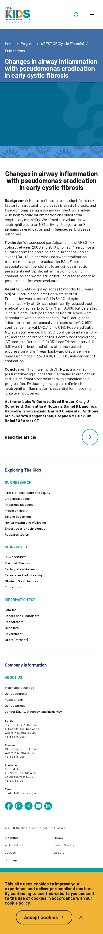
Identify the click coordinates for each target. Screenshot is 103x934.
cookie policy (17, 903)
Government (14, 634)
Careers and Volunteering (23, 575)
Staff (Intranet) (16, 640)
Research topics (17, 534)
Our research (18, 482)
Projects (27, 43)
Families (11, 610)
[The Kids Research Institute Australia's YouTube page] (38, 806)
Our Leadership (16, 693)
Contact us (13, 587)
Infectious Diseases (19, 504)
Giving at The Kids (18, 563)
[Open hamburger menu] (91, 14)
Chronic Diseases (17, 498)
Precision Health (17, 510)
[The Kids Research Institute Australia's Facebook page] (9, 806)
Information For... (22, 599)
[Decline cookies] (81, 917)
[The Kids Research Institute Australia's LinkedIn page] (48, 806)
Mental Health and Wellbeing (25, 522)
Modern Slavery (63, 845)
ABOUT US (13, 677)
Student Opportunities (21, 581)
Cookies (10, 852)
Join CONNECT (15, 557)
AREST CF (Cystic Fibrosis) (62, 43)
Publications (15, 50)
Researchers (14, 622)
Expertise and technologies (25, 528)
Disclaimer (12, 837)
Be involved (16, 547)
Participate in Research (22, 569)
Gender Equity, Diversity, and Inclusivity (33, 711)
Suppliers (12, 628)
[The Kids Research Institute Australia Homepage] (17, 15)
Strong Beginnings (18, 516)
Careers (59, 852)
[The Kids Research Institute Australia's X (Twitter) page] (28, 806)
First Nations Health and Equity (27, 492)
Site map (11, 860)
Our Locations (15, 705)
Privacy (58, 837)
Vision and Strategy (19, 687)
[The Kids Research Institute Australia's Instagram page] (19, 806)
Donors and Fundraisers (22, 616)
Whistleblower (15, 845)
